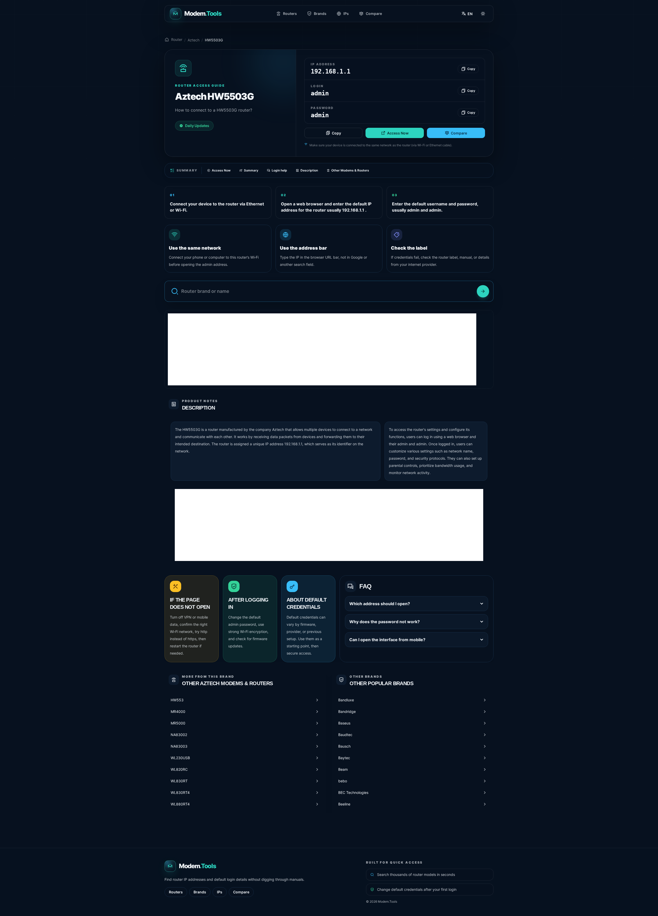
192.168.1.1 (293, 444)
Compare (374, 13)
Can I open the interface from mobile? (387, 639)
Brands (320, 13)
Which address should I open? (379, 603)
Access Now (398, 133)
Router (176, 39)
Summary (251, 170)
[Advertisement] (322, 349)
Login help (279, 170)
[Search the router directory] (483, 291)
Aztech (193, 40)
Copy (336, 133)
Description (309, 170)
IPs (346, 13)
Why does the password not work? (384, 621)
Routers (290, 13)
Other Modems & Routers (350, 170)
